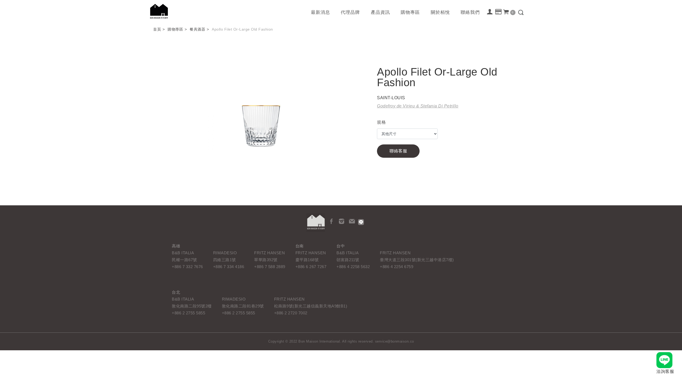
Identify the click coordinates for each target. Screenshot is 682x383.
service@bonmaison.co (394, 341)
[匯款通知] (498, 12)
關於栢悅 (440, 12)
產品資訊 (380, 12)
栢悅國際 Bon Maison (159, 11)
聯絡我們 (470, 12)
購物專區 (410, 12)
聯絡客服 (398, 151)
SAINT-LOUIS (391, 97)
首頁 (157, 29)
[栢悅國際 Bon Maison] (315, 222)
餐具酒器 (197, 29)
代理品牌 (350, 12)
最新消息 (320, 12)
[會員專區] (490, 12)
